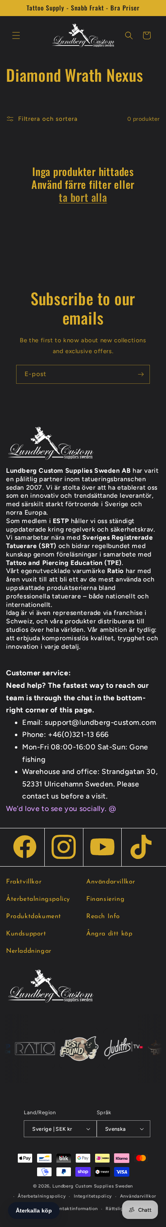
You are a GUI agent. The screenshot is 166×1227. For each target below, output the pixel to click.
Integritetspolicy (93, 1196)
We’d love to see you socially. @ (61, 808)
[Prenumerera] (140, 374)
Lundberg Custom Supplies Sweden (92, 1186)
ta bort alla (83, 197)
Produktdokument (33, 916)
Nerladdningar (29, 951)
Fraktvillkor (24, 882)
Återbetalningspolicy (38, 899)
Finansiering (105, 899)
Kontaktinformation (76, 1208)
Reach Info (103, 916)
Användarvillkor (110, 882)
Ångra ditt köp (109, 934)
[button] (16, 35)
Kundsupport (26, 934)
